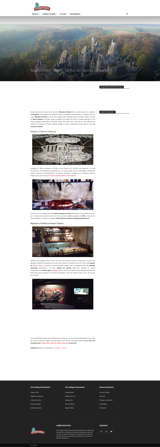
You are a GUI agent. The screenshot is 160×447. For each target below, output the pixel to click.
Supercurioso (35, 392)
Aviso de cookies (104, 392)
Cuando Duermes (36, 408)
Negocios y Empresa (37, 396)
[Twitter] (106, 431)
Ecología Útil (69, 400)
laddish (64, 348)
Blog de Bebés (69, 408)
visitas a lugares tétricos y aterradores (63, 175)
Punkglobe (57, 348)
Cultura (63, 14)
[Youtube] (111, 431)
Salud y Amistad (36, 404)
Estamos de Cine (70, 396)
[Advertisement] (95, 7)
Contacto (102, 396)
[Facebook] (101, 431)
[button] (127, 14)
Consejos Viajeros (49, 14)
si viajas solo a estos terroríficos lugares (53, 343)
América (38, 66)
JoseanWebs (103, 404)
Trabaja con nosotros (105, 400)
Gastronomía (75, 14)
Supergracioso (69, 392)
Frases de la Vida (36, 400)
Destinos (35, 14)
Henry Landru (37, 265)
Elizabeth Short (57, 270)
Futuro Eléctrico (70, 404)
